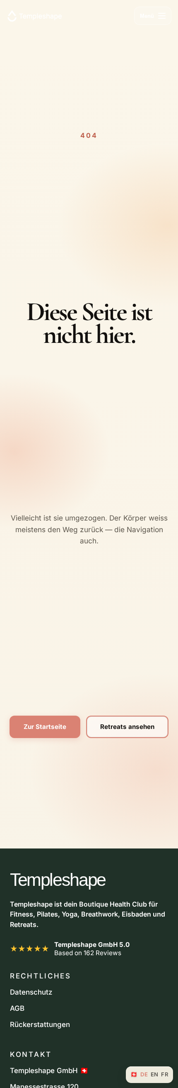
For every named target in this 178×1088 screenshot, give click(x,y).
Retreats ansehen (127, 727)
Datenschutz (31, 992)
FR (164, 1074)
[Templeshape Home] (35, 15)
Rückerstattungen (40, 1024)
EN (155, 1074)
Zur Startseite (45, 727)
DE (144, 1074)
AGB (17, 1008)
